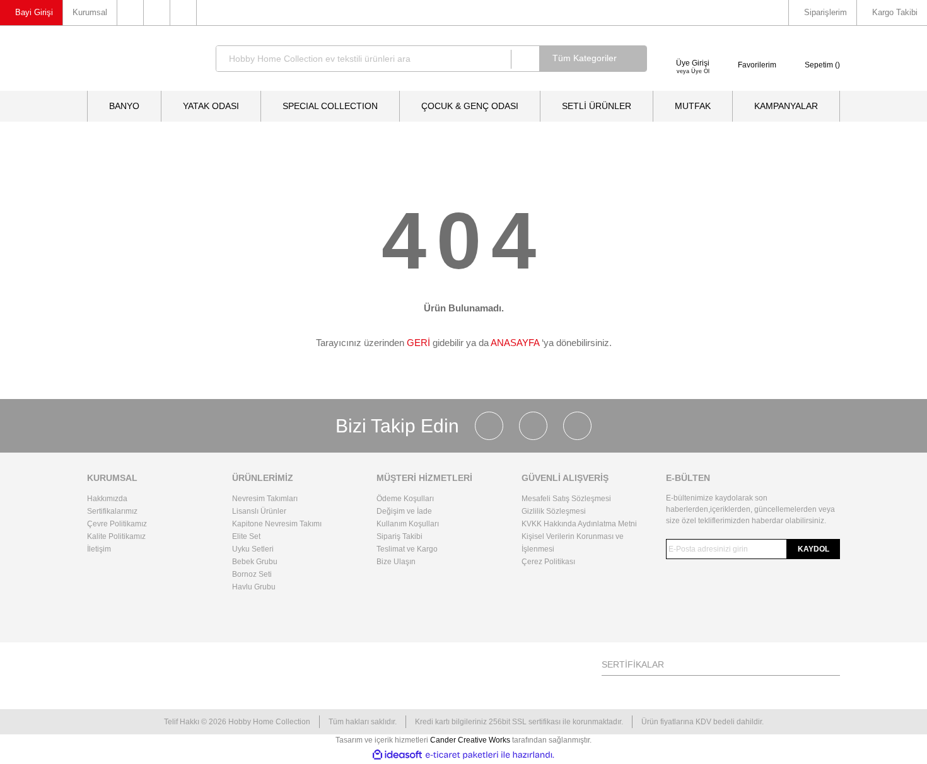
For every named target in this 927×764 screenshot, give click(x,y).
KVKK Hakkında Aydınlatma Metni (579, 523)
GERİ (418, 342)
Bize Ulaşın (396, 561)
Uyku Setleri (253, 549)
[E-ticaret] (462, 755)
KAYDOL (813, 549)
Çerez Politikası (548, 561)
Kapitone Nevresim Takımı (277, 523)
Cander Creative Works (471, 740)
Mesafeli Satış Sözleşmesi (566, 498)
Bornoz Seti (252, 574)
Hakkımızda (107, 498)
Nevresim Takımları (265, 498)
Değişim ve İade (404, 511)
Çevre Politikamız (117, 523)
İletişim (99, 549)
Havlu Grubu (254, 586)
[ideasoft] (397, 755)
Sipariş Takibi (399, 536)
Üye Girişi (692, 63)
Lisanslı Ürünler (259, 511)
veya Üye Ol (693, 71)
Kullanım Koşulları (407, 523)
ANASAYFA (515, 342)
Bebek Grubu (254, 561)
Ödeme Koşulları (405, 498)
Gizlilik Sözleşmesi (554, 511)
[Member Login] (692, 47)
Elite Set (246, 536)
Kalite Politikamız (116, 536)
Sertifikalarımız (112, 511)
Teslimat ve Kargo (407, 549)
